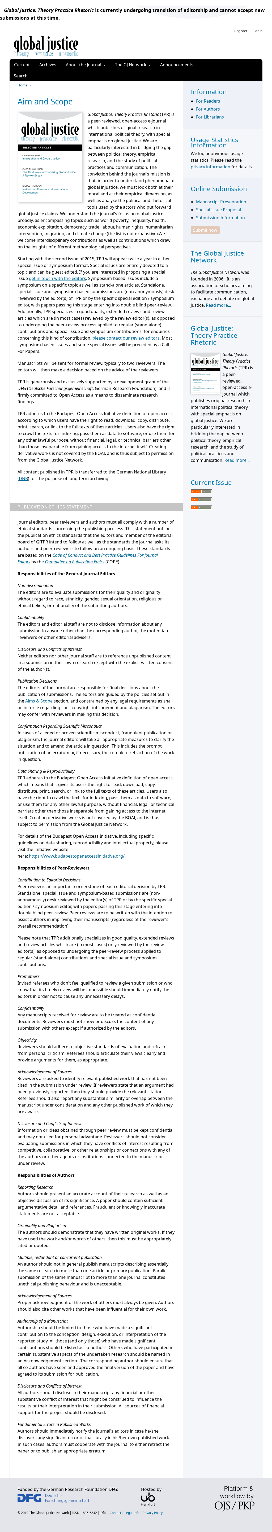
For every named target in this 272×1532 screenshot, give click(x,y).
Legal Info (132, 1513)
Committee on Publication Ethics (74, 562)
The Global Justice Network (49, 1513)
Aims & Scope (39, 701)
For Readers (208, 101)
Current (22, 65)
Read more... (218, 305)
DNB (23, 478)
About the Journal (84, 65)
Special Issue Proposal (218, 210)
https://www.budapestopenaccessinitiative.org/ (77, 856)
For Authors (208, 109)
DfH (103, 1513)
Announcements (176, 65)
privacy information (210, 167)
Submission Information (220, 218)
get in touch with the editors (57, 278)
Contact (115, 1513)
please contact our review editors (126, 338)
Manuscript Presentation (221, 202)
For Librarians (210, 117)
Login (257, 30)
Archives (47, 65)
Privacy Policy (153, 1513)
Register (240, 30)
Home (22, 85)
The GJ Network (131, 65)
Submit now (205, 230)
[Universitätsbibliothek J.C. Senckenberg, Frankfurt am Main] (148, 1504)
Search (21, 76)
